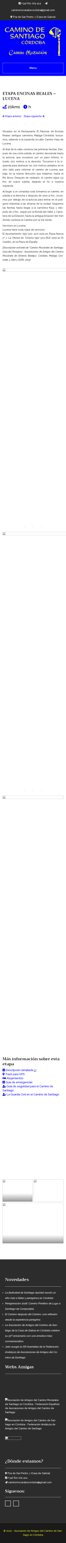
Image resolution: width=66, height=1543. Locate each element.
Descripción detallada (19, 1070)
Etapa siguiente (33, 116)
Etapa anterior (13, 116)
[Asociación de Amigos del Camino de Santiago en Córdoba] (33, 40)
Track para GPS (15, 1074)
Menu (33, 68)
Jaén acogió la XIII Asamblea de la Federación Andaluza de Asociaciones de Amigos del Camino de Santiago (32, 1352)
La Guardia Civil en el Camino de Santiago (32, 1094)
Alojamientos (15, 1078)
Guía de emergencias (19, 1082)
